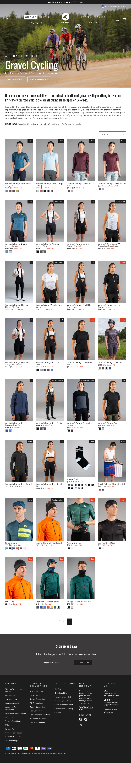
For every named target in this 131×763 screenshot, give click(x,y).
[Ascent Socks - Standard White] (75, 488)
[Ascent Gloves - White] (72, 548)
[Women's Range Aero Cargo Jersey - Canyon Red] (41, 191)
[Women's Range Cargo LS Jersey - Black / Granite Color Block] (68, 431)
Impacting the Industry (63, 697)
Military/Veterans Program (16, 713)
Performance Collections (40, 715)
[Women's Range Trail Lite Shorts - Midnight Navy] (44, 370)
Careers (57, 712)
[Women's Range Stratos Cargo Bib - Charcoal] (44, 252)
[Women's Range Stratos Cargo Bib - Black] (38, 252)
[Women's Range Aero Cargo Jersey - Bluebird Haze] (38, 191)
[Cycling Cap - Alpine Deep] (7, 548)
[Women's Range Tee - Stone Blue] (103, 429)
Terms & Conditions (12, 721)
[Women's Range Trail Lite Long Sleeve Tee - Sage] (72, 191)
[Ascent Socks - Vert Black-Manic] (93, 485)
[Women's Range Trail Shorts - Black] (106, 368)
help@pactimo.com (111, 696)
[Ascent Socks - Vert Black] (89, 485)
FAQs (7, 725)
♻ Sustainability (60, 693)
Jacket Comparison (37, 707)
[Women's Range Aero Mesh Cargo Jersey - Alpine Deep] (7, 191)
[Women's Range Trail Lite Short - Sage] (41, 370)
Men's (45, 17)
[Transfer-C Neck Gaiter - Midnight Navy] (38, 607)
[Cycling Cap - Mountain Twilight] (20, 548)
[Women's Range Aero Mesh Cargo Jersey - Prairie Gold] (17, 191)
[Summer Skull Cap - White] (103, 548)
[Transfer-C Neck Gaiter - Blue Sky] (41, 607)
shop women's (39, 79)
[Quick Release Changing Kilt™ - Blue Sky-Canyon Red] (99, 489)
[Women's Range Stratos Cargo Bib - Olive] (41, 252)
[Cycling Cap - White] (24, 548)
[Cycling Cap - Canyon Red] (17, 548)
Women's (37, 23)
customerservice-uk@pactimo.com (111, 703)
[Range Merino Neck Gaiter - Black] (68, 607)
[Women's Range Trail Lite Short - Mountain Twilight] (48, 370)
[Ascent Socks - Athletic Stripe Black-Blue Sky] (79, 485)
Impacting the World (62, 701)
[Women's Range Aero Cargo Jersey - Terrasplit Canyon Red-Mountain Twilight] (51, 191)
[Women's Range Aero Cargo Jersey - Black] (44, 191)
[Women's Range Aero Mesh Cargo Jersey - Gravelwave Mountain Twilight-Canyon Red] (10, 191)
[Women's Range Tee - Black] (99, 429)
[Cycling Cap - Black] (10, 548)
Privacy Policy (10, 729)
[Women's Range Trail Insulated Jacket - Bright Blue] (10, 431)
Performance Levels (71, 124)
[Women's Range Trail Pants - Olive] (41, 429)
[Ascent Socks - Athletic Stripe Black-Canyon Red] (75, 485)
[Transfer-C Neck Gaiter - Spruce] (55, 607)
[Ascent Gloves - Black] (68, 548)
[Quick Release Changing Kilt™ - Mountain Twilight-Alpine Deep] (103, 489)
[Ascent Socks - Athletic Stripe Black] (68, 485)
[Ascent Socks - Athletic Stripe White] (72, 485)
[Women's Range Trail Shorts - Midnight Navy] (110, 368)
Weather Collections (28, 124)
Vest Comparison (37, 711)
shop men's (15, 79)
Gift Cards (9, 717)
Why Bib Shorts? (36, 691)
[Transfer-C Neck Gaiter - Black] (58, 607)
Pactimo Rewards (12, 703)
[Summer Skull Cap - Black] (99, 548)
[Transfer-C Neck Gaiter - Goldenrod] (51, 607)
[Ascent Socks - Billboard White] (82, 488)
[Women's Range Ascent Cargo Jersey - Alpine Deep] (7, 252)
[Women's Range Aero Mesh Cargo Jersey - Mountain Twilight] (14, 191)
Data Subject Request (13, 733)
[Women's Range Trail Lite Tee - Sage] (103, 189)
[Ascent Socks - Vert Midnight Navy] (68, 488)
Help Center (10, 695)
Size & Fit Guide (11, 699)
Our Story (58, 689)
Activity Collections (49, 124)
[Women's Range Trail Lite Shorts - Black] (38, 370)
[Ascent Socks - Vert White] (86, 485)
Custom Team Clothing (63, 708)
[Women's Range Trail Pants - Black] (38, 429)
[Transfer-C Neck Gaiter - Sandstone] (48, 607)
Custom (94, 21)
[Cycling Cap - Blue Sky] (14, 548)
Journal (101, 17)
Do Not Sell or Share (13, 737)
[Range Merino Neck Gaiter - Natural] (72, 607)
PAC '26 (86, 17)
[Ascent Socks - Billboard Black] (79, 488)
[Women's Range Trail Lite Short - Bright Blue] (51, 370)
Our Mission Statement (63, 704)
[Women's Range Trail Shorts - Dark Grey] (99, 368)
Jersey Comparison (37, 699)
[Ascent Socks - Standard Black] (72, 488)
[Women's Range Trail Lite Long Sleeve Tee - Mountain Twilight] (68, 191)
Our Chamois (35, 695)
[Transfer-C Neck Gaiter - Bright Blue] (44, 607)
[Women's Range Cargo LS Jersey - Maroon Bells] (72, 431)
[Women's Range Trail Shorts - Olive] (103, 368)
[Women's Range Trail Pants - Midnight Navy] (44, 429)
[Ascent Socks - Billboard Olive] (82, 485)
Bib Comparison (36, 703)
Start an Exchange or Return (13, 690)
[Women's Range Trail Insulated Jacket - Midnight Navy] (7, 431)
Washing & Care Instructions (11, 708)
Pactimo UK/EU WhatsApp (110, 710)
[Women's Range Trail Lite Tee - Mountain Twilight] (99, 189)
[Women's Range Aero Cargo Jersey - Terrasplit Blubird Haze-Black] (48, 191)
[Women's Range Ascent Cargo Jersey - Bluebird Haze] (10, 252)
